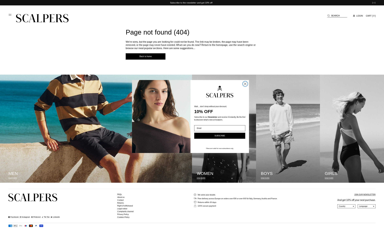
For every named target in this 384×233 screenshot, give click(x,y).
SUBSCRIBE (219, 136)
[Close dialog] (245, 83)
